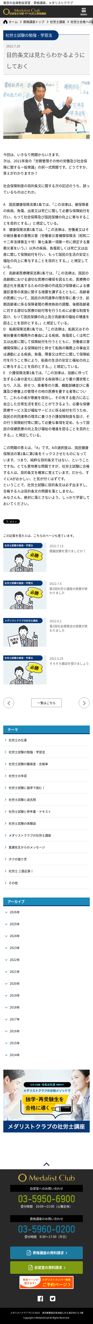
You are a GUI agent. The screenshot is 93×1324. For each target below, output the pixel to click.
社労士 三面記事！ (21, 871)
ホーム (13, 21)
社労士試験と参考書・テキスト (30, 811)
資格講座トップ (33, 21)
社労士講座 (57, 21)
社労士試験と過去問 (22, 799)
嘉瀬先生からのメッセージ (27, 847)
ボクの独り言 (18, 859)
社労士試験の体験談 (22, 823)
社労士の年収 (18, 776)
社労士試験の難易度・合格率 (28, 764)
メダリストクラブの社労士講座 (30, 835)
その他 (13, 883)
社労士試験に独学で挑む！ (27, 787)
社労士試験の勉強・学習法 (27, 752)
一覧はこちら (46, 703)
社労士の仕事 (18, 740)
